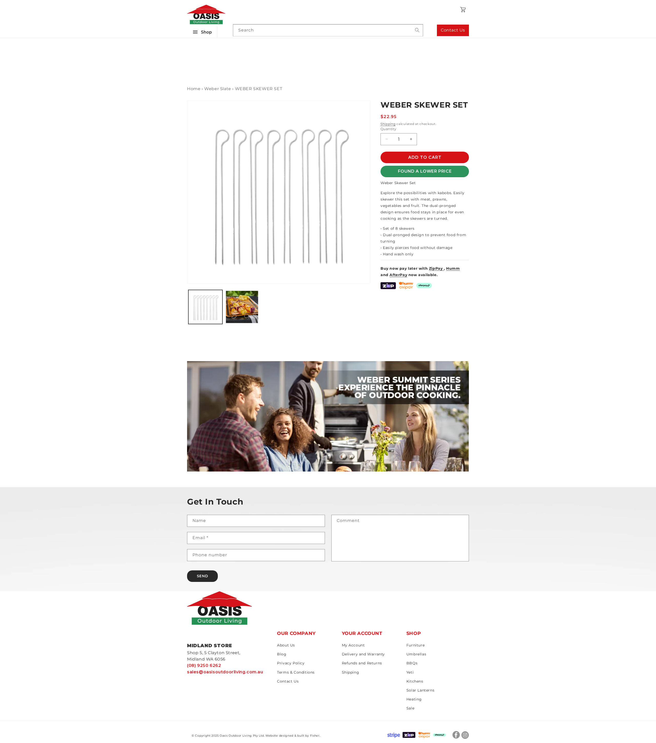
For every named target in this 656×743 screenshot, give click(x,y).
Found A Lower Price (425, 171)
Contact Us (453, 30)
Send (202, 576)
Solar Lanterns (420, 690)
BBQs (411, 663)
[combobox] (328, 30)
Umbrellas (416, 654)
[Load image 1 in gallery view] (205, 307)
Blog (281, 654)
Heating (414, 699)
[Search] (417, 30)
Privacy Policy (290, 663)
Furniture (415, 645)
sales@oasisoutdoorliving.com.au (225, 671)
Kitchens (414, 681)
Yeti (410, 672)
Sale (410, 708)
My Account (353, 645)
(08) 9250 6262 (204, 665)
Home (193, 88)
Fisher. (315, 735)
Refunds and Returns (362, 663)
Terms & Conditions (296, 672)
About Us (286, 645)
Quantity (388, 129)
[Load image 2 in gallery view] (242, 307)
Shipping (388, 124)
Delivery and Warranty (363, 654)
